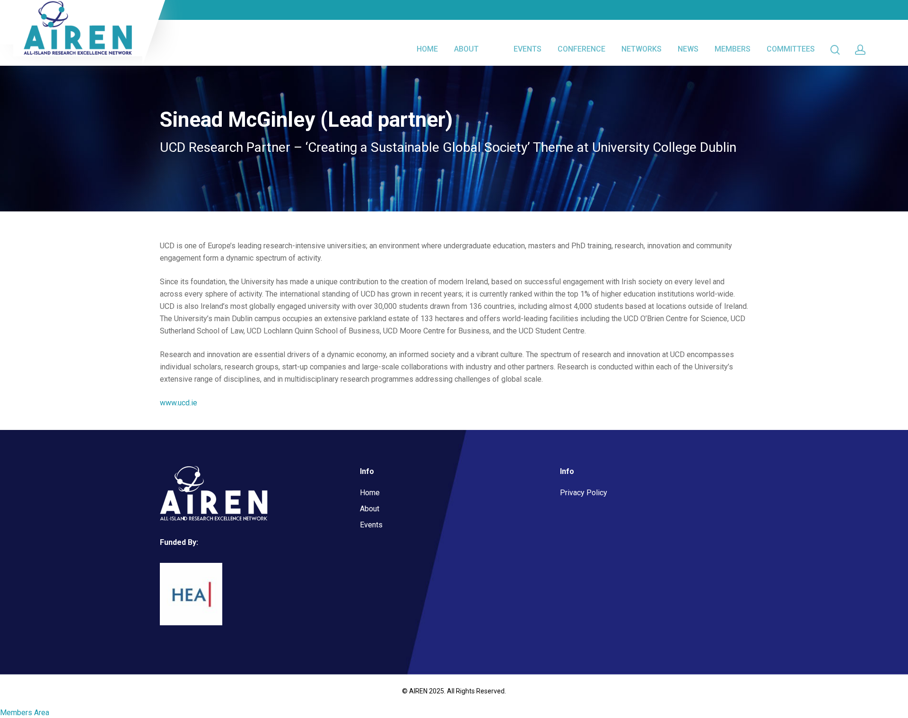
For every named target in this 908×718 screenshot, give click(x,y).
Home (427, 48)
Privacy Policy (583, 492)
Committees (791, 48)
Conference (581, 48)
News (688, 48)
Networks (641, 48)
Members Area (24, 712)
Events (527, 48)
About (466, 48)
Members (733, 48)
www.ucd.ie (178, 402)
